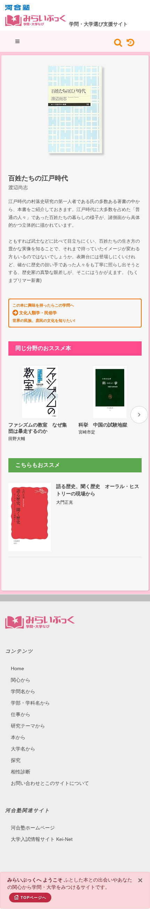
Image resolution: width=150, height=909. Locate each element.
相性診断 (20, 771)
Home (17, 668)
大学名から (23, 749)
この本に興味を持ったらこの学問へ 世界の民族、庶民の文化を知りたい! (44, 313)
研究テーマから (28, 726)
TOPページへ (33, 897)
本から (18, 737)
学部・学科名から (30, 703)
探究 (16, 760)
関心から (20, 680)
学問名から (23, 691)
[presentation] (139, 414)
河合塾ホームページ (33, 827)
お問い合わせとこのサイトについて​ (50, 783)
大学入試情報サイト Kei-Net (42, 839)
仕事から (20, 714)
